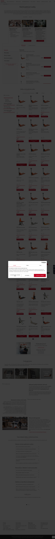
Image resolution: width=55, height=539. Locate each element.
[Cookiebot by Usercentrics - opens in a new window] (42, 262)
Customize (27, 275)
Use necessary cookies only (15, 275)
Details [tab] (27, 265)
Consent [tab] (14, 265)
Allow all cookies (40, 275)
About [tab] (40, 265)
